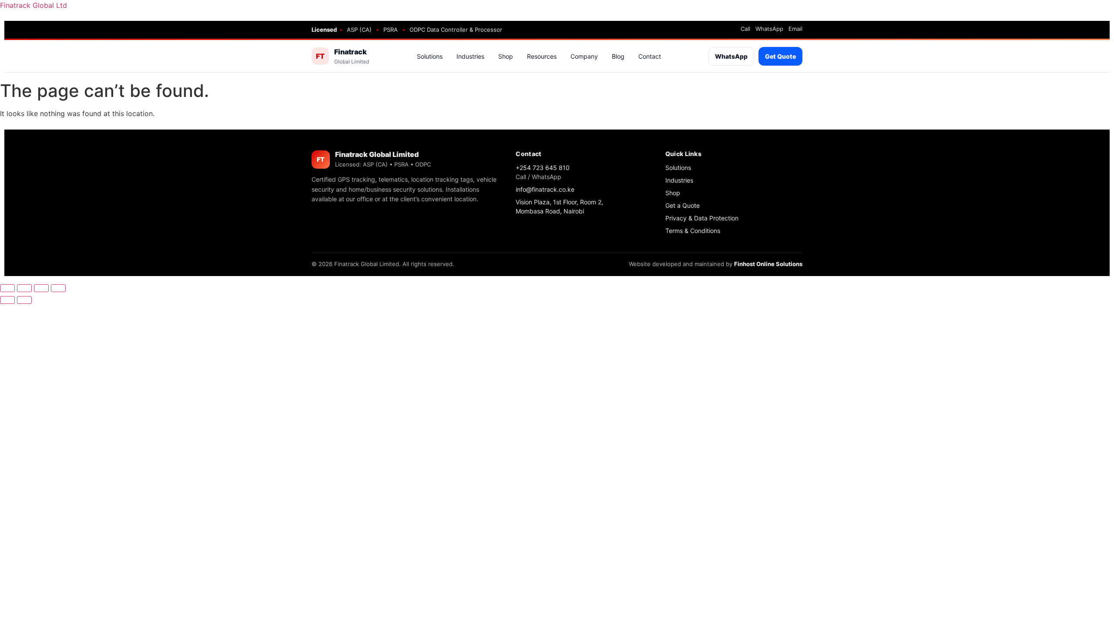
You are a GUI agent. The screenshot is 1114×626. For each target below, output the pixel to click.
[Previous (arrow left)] (7, 300)
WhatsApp (769, 29)
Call (745, 29)
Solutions (430, 56)
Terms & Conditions (692, 230)
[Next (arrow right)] (24, 300)
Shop (505, 56)
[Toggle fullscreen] (24, 288)
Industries (470, 56)
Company (584, 56)
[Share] (41, 288)
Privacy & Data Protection (701, 218)
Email (795, 29)
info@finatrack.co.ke (545, 189)
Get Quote (780, 56)
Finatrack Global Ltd (33, 5)
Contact (649, 56)
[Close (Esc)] (58, 288)
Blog (618, 56)
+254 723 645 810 (543, 167)
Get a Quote (682, 205)
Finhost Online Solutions (768, 263)
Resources (542, 56)
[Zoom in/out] (7, 288)
